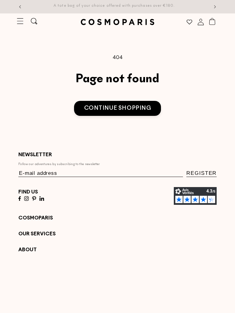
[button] (20, 21)
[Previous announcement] (20, 6)
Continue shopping (117, 108)
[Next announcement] (215, 6)
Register (201, 173)
